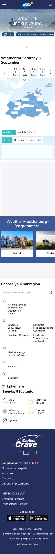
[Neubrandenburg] (35, 110)
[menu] (4, 4)
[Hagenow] (11, 112)
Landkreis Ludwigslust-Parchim (15, 328)
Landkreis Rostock (18, 335)
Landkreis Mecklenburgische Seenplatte (43, 328)
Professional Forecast (15, 504)
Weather (4, 11)
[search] (50, 4)
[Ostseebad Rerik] (16, 99)
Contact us (8, 478)
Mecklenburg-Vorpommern (27, 11)
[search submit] (50, 293)
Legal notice (18, 528)
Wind (20, 132)
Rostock (12, 366)
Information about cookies (17, 533)
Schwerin (13, 377)
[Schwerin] (13, 108)
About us (7, 473)
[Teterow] (27, 105)
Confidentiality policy (43, 533)
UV (30, 132)
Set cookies (15, 538)
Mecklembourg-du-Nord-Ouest (16, 354)
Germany (12, 11)
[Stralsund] (33, 95)
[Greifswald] (36, 99)
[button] (23, 99)
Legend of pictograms (15, 483)
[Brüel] (17, 106)
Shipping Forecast (13, 499)
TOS (29, 528)
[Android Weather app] (38, 518)
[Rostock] (22, 99)
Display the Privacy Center (35, 538)
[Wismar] (14, 103)
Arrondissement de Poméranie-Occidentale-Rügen (17, 309)
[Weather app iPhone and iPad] (16, 518)
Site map (38, 528)
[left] (4, 72)
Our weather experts (15, 468)
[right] (50, 72)
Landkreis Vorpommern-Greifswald (41, 338)
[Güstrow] (22, 105)
